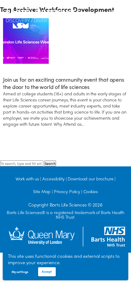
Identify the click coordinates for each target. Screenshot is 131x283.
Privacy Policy (67, 191)
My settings (20, 272)
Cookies (90, 191)
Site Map (42, 191)
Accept (47, 271)
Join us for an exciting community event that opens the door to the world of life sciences (63, 83)
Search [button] (50, 163)
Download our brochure (90, 179)
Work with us (27, 179)
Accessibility (53, 179)
